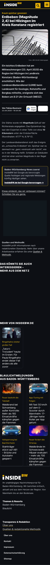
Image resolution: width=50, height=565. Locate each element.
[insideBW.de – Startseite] (13, 5)
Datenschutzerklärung (14, 553)
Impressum (9, 547)
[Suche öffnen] (38, 5)
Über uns (8, 535)
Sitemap (8, 559)
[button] (46, 4)
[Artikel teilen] (43, 109)
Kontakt (7, 541)
